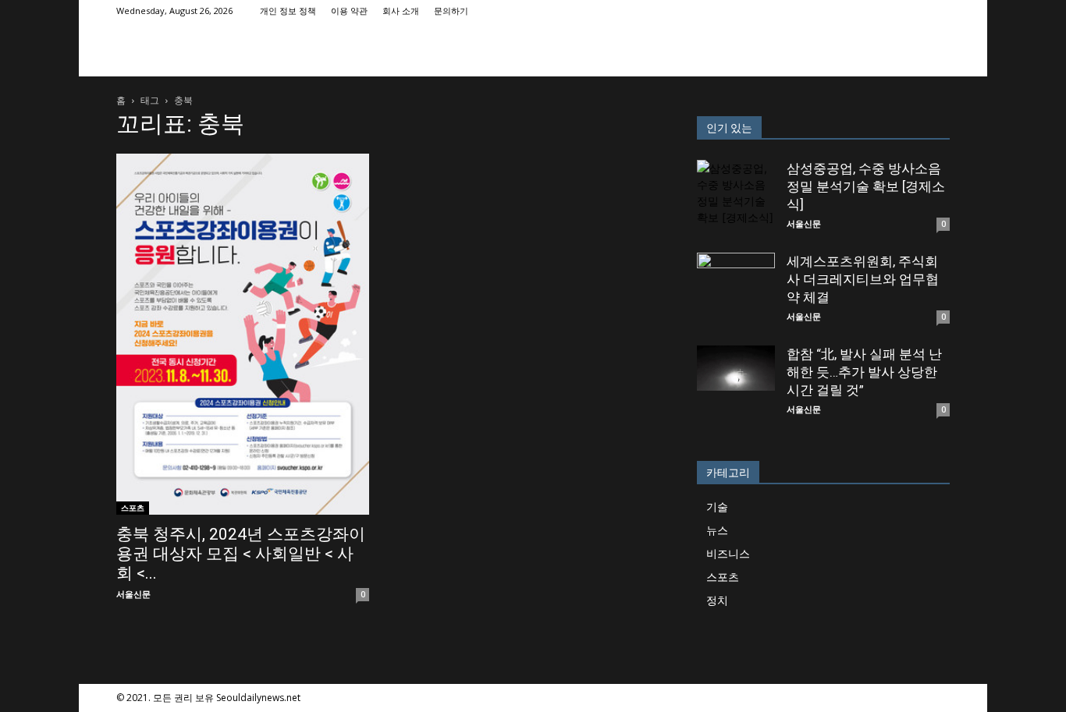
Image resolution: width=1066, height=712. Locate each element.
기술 (717, 506)
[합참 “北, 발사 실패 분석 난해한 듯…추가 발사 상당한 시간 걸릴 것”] (736, 368)
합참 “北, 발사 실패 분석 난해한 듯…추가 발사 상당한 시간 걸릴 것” (864, 372)
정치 (717, 600)
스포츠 (132, 507)
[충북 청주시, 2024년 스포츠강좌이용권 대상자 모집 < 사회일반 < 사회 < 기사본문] (242, 334)
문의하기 (451, 10)
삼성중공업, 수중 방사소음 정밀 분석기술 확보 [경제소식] (866, 186)
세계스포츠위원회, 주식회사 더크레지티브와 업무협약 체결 (863, 279)
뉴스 (717, 529)
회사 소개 (400, 10)
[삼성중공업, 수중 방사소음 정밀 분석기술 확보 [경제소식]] (736, 199)
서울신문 (133, 594)
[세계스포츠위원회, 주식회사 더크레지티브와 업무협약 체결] (736, 292)
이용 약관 (349, 10)
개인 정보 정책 (288, 10)
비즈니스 (728, 553)
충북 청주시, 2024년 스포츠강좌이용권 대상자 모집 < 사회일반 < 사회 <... (240, 554)
